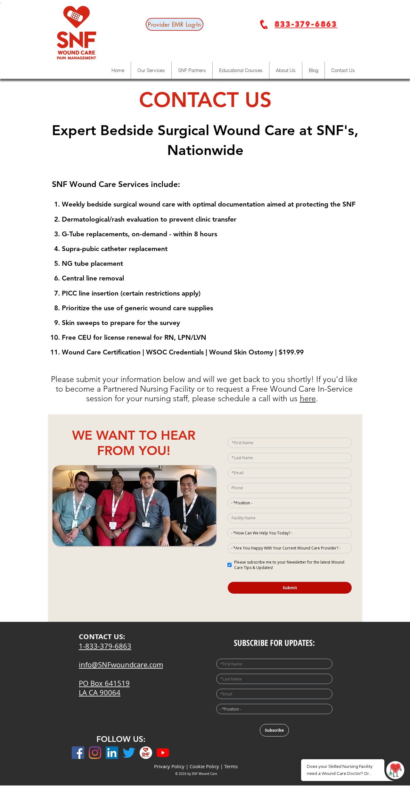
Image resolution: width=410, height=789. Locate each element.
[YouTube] (163, 752)
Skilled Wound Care (371, 181)
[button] (285, 70)
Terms (231, 766)
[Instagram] (95, 752)
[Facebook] (78, 752)
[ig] (146, 752)
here (308, 398)
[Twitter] (129, 752)
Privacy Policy (169, 766)
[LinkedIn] (112, 752)
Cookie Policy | (207, 766)
